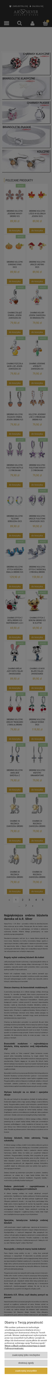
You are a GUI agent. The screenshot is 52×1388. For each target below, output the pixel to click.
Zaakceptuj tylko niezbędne (26, 1355)
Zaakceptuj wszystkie (26, 1370)
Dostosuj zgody (26, 1363)
